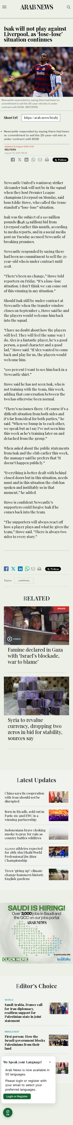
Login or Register (17, 1096)
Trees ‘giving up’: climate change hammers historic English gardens (24, 874)
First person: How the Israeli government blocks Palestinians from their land (25, 1042)
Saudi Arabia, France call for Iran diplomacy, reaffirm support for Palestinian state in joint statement (23, 1012)
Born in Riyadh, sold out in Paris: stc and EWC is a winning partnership (24, 815)
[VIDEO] (36, 625)
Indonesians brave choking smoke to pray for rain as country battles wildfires (25, 834)
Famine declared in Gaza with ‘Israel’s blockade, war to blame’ (35, 655)
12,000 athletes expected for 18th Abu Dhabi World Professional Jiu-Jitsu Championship (23, 854)
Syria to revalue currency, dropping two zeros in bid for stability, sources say (35, 729)
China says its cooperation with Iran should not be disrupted (24, 797)
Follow (61, 159)
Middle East (12, 1031)
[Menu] (4, 7)
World (9, 1000)
